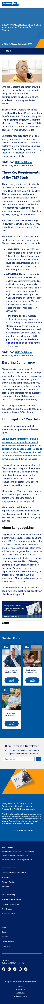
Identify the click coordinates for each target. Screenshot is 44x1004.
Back (8, 51)
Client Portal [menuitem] (6, 946)
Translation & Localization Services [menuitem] (14, 872)
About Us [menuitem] (5, 927)
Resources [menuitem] (5, 937)
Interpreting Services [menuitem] (9, 868)
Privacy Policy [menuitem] (20, 989)
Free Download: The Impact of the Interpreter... (18, 851)
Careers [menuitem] (4, 932)
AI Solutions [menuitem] (6, 877)
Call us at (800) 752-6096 (13, 963)
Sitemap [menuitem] (20, 986)
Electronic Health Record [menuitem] (10, 904)
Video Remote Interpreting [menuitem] (11, 899)
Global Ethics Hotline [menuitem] (20, 996)
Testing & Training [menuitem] (8, 882)
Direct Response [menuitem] (7, 909)
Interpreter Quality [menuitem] (8, 914)
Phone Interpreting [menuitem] (8, 895)
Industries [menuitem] (5, 887)
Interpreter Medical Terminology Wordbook (17, 860)
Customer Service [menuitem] (8, 942)
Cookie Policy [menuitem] (20, 993)
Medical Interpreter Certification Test (15, 856)
